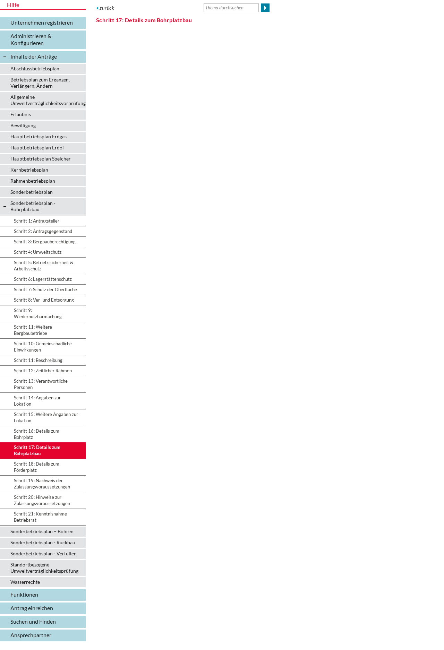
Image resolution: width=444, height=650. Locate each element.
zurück (107, 8)
